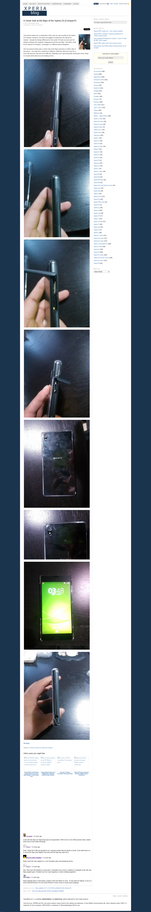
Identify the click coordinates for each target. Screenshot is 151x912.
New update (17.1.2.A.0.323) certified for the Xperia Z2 (53, 888)
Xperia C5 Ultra (98, 146)
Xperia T (96, 218)
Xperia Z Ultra (98, 246)
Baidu (28, 743)
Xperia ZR (97, 263)
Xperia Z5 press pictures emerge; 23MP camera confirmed (81, 774)
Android (96, 74)
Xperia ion (97, 166)
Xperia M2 (97, 177)
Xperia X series (98, 235)
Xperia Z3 (38, 747)
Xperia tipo (97, 227)
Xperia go (96, 163)
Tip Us (95, 3)
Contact (119, 896)
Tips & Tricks (98, 107)
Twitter (113, 3)
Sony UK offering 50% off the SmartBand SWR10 (48, 891)
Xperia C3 (97, 141)
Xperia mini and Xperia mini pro (103, 185)
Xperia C (96, 138)
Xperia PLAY (97, 196)
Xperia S (96, 210)
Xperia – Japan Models (100, 116)
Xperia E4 (97, 157)
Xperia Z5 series (99, 260)
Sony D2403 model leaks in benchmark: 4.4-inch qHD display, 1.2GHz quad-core (31, 774)
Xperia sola (97, 213)
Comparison (57, 3)
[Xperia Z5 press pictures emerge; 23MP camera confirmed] (81, 764)
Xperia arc (97, 135)
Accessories (97, 71)
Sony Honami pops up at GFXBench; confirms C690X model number (48, 774)
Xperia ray (97, 207)
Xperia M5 (97, 182)
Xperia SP (97, 216)
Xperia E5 (97, 160)
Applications (97, 77)
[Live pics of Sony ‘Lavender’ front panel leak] (65, 764)
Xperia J (96, 168)
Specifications (44, 3)
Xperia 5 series (98, 124)
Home (25, 3)
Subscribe (123, 3)
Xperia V (96, 232)
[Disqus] (57, 804)
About (114, 896)
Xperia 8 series (98, 127)
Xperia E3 (97, 155)
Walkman (96, 113)
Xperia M (96, 174)
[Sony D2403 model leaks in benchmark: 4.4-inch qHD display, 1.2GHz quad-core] (31, 764)
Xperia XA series (99, 238)
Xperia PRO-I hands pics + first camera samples (108, 31)
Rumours (28, 25)
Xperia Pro (97, 199)
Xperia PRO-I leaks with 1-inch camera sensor (107, 43)
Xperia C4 (97, 143)
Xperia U (96, 230)
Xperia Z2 (97, 252)
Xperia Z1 (97, 249)
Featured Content (99, 79)
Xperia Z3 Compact (47, 747)
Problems (96, 96)
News (95, 93)
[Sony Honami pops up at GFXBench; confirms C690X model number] (48, 764)
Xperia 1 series (98, 118)
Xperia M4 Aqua (98, 180)
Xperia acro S (98, 129)
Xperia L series (98, 171)
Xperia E (96, 149)
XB (26, 23)
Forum (75, 3)
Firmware (67, 3)
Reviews (96, 99)
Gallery (32, 3)
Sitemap (2, 911)
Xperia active (98, 132)
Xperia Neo (97, 191)
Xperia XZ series (99, 241)
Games (96, 85)
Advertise (125, 896)
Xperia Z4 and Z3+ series (101, 257)
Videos (96, 110)
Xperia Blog (72, 10)
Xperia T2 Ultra (98, 221)
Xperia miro (97, 188)
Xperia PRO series (99, 202)
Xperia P (96, 193)
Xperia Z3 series (37, 25)
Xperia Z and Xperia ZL (101, 244)
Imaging (96, 91)
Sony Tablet (97, 105)
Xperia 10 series (98, 121)
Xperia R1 (97, 205)
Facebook (103, 3)
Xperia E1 (97, 152)
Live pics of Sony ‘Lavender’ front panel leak (65, 773)
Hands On (97, 88)
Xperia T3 (97, 224)
